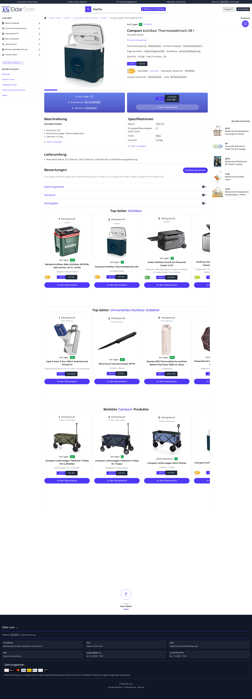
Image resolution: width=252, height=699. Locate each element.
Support (228, 9)
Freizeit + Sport (55, 18)
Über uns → (10, 627)
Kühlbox (104, 18)
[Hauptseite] (43, 9)
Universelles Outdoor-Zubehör (85, 18)
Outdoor (67, 18)
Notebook (6, 74)
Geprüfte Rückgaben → (12, 63)
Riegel (4, 95)
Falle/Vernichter (8, 79)
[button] (131, 71)
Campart (154, 71)
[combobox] (129, 9)
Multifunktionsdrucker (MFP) (13, 90)
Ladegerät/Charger (9, 85)
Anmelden (243, 9)
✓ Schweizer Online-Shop (27, 2)
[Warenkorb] (245, 23)
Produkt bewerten (137, 40)
